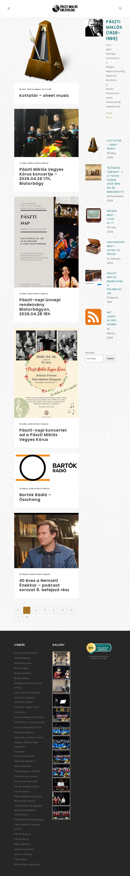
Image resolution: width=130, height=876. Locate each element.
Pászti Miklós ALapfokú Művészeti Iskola (28, 798)
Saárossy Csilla (24, 849)
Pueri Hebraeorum (25, 781)
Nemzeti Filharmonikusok (24, 754)
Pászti (18, 786)
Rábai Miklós (22, 844)
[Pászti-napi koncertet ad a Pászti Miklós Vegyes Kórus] (46, 372)
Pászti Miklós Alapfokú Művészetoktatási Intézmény (28, 810)
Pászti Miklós (41, 163)
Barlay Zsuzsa (23, 663)
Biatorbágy (21, 668)
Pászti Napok (22, 834)
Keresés (89, 352)
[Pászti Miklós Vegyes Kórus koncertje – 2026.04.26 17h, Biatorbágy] (46, 133)
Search (110, 358)
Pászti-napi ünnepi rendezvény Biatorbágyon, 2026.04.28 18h (40, 307)
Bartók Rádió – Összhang (35, 497)
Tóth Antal (20, 859)
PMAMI (35, 771)
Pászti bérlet (31, 786)
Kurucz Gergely (23, 727)
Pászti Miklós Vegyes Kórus (27, 827)
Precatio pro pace (25, 776)
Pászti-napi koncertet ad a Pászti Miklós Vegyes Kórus (43, 435)
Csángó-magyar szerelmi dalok (24, 700)
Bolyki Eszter (22, 678)
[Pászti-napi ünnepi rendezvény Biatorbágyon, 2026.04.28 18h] (46, 242)
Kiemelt (37, 89)
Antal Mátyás (22, 658)
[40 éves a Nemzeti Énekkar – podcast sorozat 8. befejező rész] (46, 540)
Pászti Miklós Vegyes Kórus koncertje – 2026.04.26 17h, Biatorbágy (41, 176)
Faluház (19, 707)
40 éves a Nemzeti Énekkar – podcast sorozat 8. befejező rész (44, 585)
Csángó (35, 692)
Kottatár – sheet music (44, 95)
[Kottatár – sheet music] (46, 51)
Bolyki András (22, 673)
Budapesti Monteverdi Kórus (28, 685)
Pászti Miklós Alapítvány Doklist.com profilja (99, 657)
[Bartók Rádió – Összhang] (46, 467)
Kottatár (46, 89)
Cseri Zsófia (21, 692)
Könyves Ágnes (23, 732)
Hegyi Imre (32, 707)
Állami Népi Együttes (27, 864)
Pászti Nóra (21, 839)
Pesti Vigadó (22, 771)
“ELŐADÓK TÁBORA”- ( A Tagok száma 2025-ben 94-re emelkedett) (115, 179)
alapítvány (31, 653)
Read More (109, 115)
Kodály (39, 717)
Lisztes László (34, 737)
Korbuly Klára (36, 722)
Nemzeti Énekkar (24, 761)
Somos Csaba (23, 854)
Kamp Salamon (23, 717)
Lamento (19, 737)
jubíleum (19, 712)
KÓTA (38, 727)
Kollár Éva (20, 722)
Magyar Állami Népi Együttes (26, 744)
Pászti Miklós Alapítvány (29, 819)
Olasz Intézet (22, 766)
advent (18, 653)
